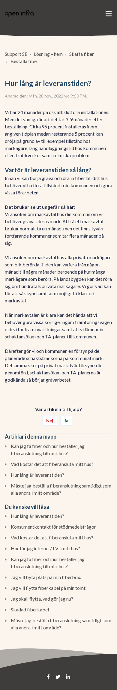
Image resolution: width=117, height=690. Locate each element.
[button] (108, 13)
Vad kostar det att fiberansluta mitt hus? (52, 464)
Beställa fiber (24, 61)
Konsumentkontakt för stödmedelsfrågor (53, 527)
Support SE (16, 54)
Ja (66, 420)
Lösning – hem (48, 54)
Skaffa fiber (81, 54)
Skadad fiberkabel (30, 609)
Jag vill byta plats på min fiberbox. (46, 577)
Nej (49, 420)
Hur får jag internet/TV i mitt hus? (45, 548)
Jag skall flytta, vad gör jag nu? (42, 599)
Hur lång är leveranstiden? (37, 475)
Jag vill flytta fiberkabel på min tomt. (48, 588)
